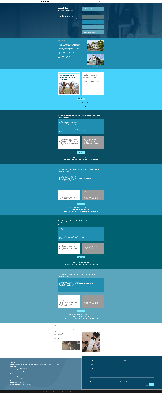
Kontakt (120, 1)
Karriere (105, 1)
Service (109, 1)
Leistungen (96, 1)
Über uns (101, 1)
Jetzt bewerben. (81, 98)
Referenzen (115, 1)
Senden (151, 384)
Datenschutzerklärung (67, 354)
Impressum (67, 391)
